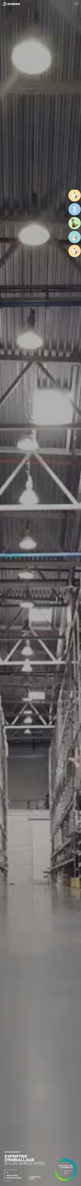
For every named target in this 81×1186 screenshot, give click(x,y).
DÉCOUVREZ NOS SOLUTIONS (13, 1177)
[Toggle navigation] (76, 4)
